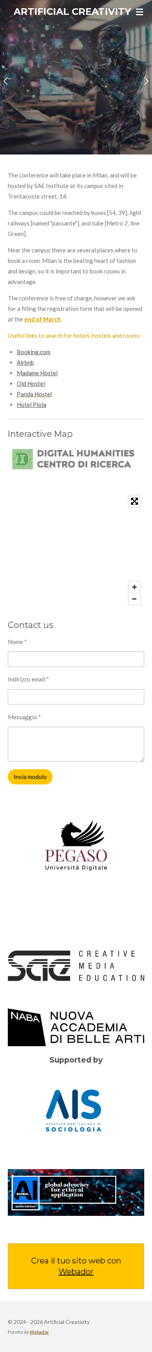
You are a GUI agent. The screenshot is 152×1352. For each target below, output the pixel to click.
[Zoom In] (134, 587)
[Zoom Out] (134, 599)
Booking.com (33, 351)
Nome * (17, 641)
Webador (76, 1271)
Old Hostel (31, 383)
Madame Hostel (37, 372)
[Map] (76, 550)
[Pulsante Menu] (139, 12)
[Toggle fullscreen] (134, 501)
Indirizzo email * (28, 679)
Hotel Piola (31, 404)
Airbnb (25, 362)
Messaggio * (24, 716)
